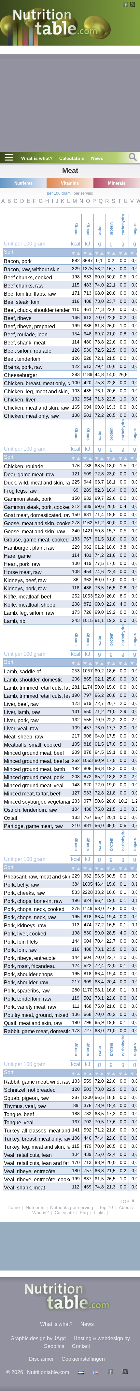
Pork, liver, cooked (25, 933)
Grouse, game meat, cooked (36, 539)
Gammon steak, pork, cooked (36, 507)
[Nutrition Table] (94, 1372)
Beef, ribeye (18, 318)
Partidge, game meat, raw (33, 826)
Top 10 (106, 1207)
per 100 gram (59, 193)
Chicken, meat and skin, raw (36, 408)
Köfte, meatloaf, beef (27, 596)
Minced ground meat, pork (34, 777)
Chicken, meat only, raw (31, 416)
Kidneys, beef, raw (25, 580)
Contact (81, 1346)
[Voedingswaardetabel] (80, 1372)
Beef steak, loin (21, 302)
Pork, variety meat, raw (30, 1007)
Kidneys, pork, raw (25, 588)
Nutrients (35, 1207)
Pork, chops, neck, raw (30, 917)
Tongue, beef (19, 1114)
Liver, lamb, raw (22, 712)
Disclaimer (41, 1359)
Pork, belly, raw (21, 885)
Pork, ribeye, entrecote (30, 958)
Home (13, 1207)
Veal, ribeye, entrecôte (29, 1171)
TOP (125, 1201)
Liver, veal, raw (21, 728)
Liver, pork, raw (21, 720)
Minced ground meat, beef (34, 753)
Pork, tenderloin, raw (27, 999)
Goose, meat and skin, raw (34, 531)
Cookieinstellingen (83, 1359)
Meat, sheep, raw (23, 736)
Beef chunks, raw (24, 285)
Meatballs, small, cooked (32, 745)
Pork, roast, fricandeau (30, 966)
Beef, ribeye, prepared (29, 326)
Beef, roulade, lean (26, 334)
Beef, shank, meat (24, 342)
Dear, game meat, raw (29, 474)
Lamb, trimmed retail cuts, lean (36, 696)
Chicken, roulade (23, 466)
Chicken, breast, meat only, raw (36, 383)
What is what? (37, 158)
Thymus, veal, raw (25, 1106)
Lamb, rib (14, 621)
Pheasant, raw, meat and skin (36, 876)
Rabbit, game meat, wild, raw (36, 1082)
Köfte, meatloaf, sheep (29, 605)
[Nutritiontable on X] (124, 1372)
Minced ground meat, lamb (34, 769)
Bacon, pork (18, 261)
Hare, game (17, 556)
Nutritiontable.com (48, 1372)
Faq (84, 1212)
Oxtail (10, 818)
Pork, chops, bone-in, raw (33, 901)
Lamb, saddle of (22, 671)
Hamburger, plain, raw (29, 548)
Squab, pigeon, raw (26, 1098)
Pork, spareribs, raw (27, 990)
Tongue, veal (19, 1122)
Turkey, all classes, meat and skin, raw (36, 1130)
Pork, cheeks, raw (24, 893)
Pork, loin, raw (20, 950)
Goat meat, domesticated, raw (36, 515)
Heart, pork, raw (22, 564)
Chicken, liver (19, 399)
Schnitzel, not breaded (30, 1090)
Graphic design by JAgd (38, 1338)
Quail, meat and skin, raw (33, 1023)
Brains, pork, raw (23, 367)
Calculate (64, 1212)
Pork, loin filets (21, 942)
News (97, 158)
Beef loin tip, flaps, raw (30, 294)
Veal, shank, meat (24, 1187)
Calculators (72, 158)
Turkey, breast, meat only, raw (36, 1139)
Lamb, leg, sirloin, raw (29, 613)
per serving (83, 193)
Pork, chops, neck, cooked (34, 909)
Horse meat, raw (23, 572)
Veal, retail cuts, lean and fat (36, 1163)
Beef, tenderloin (22, 359)
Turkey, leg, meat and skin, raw (36, 1147)
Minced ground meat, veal (33, 785)
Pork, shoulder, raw (26, 982)
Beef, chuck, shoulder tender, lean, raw (36, 310)
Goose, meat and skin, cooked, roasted (36, 523)
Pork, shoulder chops (28, 974)
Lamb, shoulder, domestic (33, 679)
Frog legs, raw (20, 491)
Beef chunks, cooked (28, 277)
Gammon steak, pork (27, 499)
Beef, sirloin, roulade (27, 351)
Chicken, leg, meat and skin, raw (36, 391)
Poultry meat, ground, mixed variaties (36, 1015)
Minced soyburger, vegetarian (36, 802)
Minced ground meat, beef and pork (36, 761)
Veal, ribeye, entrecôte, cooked (36, 1179)
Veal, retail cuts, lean (28, 1155)
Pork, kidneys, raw (25, 925)
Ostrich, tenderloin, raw (30, 810)
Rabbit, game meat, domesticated (36, 1031)
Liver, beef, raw (21, 704)
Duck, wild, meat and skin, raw (36, 482)
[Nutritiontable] (55, 23)
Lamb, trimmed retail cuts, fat (36, 688)
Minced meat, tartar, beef (32, 793)
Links (99, 1212)
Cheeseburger (20, 375)
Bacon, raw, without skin (32, 269)
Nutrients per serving (71, 1207)
